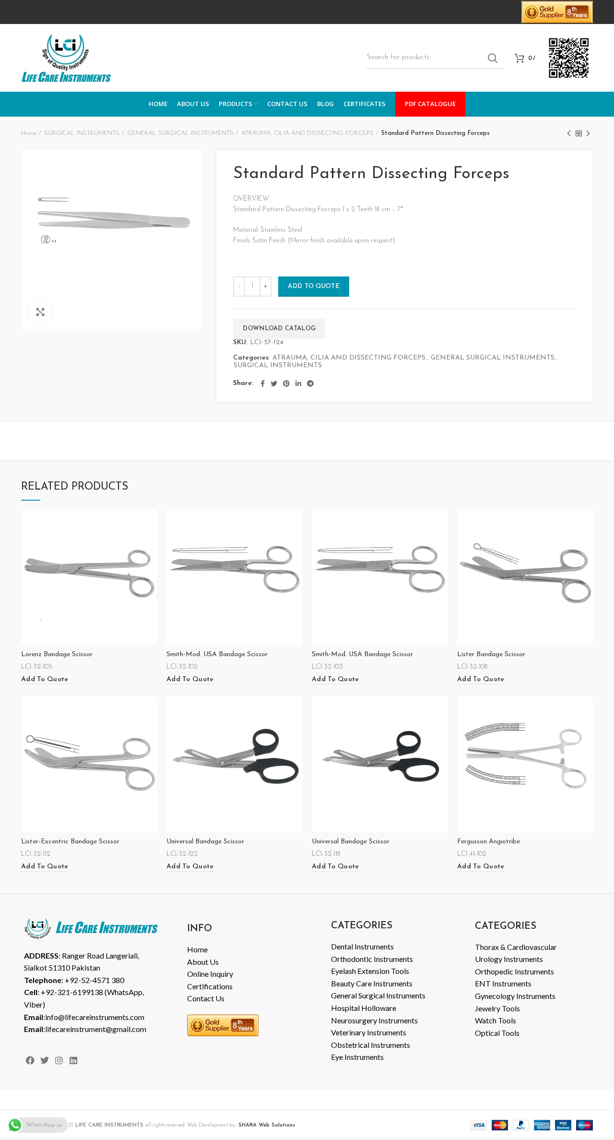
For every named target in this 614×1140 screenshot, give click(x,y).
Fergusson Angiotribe (488, 841)
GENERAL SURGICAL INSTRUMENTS (180, 133)
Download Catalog (279, 328)
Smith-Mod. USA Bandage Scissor (217, 654)
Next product (588, 133)
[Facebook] (30, 1061)
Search (492, 58)
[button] (45, 679)
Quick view (150, 525)
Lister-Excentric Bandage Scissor (70, 841)
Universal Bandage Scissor (205, 841)
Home (28, 133)
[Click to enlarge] (40, 312)
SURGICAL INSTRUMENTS (81, 133)
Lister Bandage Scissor (491, 654)
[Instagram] (59, 1061)
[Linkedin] (74, 1061)
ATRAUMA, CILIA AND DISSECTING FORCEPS (307, 133)
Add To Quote (314, 286)
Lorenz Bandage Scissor (57, 654)
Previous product (569, 133)
